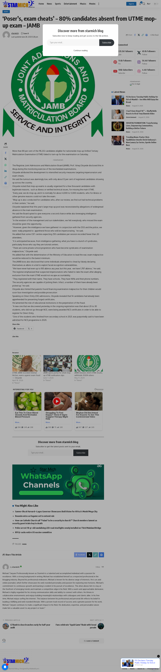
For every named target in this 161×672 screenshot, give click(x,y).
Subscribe (106, 42)
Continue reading (81, 50)
